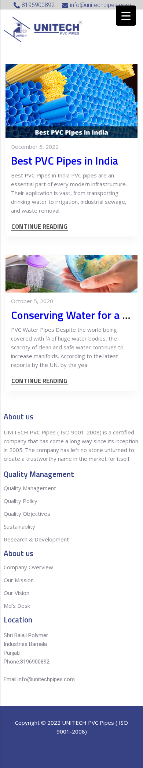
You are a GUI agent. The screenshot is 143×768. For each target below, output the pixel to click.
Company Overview (28, 567)
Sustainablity (19, 526)
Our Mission (19, 580)
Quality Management (30, 488)
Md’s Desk (17, 605)
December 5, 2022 (35, 147)
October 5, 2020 (32, 301)
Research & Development (36, 539)
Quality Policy (21, 500)
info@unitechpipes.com (46, 679)
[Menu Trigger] (126, 15)
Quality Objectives (28, 513)
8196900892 (35, 661)
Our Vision (16, 592)
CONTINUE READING (39, 227)
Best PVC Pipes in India (64, 160)
